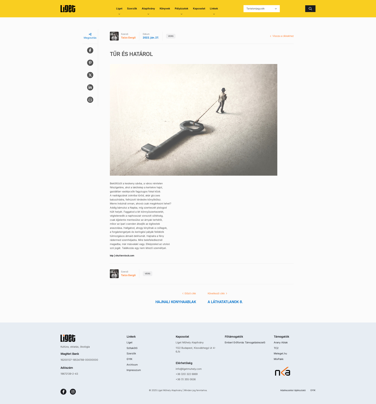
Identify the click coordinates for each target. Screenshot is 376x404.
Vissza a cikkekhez (283, 36)
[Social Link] (63, 392)
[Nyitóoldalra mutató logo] (79, 338)
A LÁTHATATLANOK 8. (225, 301)
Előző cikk (190, 293)
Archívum (132, 364)
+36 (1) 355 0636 (186, 379)
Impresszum (134, 370)
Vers (170, 36)
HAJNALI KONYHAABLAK (175, 301)
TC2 (276, 348)
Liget (129, 342)
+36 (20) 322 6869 (187, 374)
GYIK (129, 359)
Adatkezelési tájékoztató (293, 390)
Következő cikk (216, 293)
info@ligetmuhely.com (189, 368)
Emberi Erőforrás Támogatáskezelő (245, 342)
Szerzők (131, 353)
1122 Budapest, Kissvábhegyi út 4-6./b (196, 349)
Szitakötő (132, 348)
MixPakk (278, 359)
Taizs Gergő (128, 37)
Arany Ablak (281, 342)
